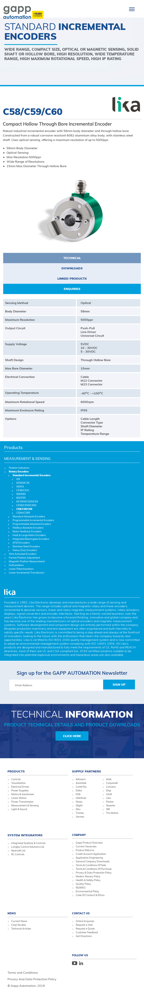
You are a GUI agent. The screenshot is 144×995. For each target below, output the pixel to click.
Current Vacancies (86, 846)
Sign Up (119, 684)
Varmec (80, 816)
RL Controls (17, 854)
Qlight (79, 805)
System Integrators (25, 835)
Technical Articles (21, 928)
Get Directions (84, 936)
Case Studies (18, 924)
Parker (110, 801)
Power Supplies (19, 790)
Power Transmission (22, 801)
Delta (79, 790)
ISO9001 (81, 887)
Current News (19, 921)
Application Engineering (89, 857)
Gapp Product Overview (89, 842)
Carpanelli (112, 782)
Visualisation (18, 782)
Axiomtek (81, 782)
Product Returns (85, 850)
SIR (108, 809)
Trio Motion (112, 812)
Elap (108, 790)
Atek (109, 779)
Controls (16, 779)
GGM (109, 794)
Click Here (72, 736)
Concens (111, 786)
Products (13, 447)
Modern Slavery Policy (88, 876)
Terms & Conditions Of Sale (91, 865)
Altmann (81, 779)
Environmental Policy (87, 891)
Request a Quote (85, 928)
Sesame (110, 805)
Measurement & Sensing (25, 805)
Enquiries (72, 289)
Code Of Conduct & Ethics (90, 895)
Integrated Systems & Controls (28, 843)
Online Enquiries (85, 921)
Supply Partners (86, 771)
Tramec (80, 812)
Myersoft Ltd (18, 850)
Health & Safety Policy (88, 880)
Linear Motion (19, 797)
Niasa (79, 801)
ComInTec (81, 786)
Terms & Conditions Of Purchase (94, 868)
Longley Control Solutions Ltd (27, 846)
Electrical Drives (20, 786)
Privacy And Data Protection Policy (32, 979)
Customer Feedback (87, 932)
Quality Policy (83, 883)
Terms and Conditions (23, 972)
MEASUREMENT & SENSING (27, 458)
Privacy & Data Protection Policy (94, 872)
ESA (78, 794)
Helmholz (81, 797)
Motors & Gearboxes (22, 794)
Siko (78, 809)
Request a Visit (84, 924)
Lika (108, 797)
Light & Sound (19, 809)
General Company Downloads (93, 861)
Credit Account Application (91, 853)
